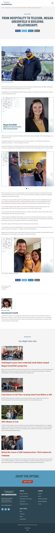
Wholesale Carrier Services (26, 498)
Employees (6, 287)
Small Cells (22, 514)
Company (40, 491)
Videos (21, 516)
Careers (40, 504)
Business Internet (24, 493)
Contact (40, 493)
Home (2, 7)
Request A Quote (27, 481)
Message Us (9, 505)
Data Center (22, 501)
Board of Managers (42, 501)
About (39, 496)
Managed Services (24, 504)
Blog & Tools (7, 7)
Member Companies (42, 498)
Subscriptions (23, 519)
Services (22, 491)
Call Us (3, 505)
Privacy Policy (27, 527)
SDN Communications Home (6, 3)
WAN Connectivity (24, 496)
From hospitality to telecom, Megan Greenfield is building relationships (26, 7)
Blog (5, 289)
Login (27, 529)
